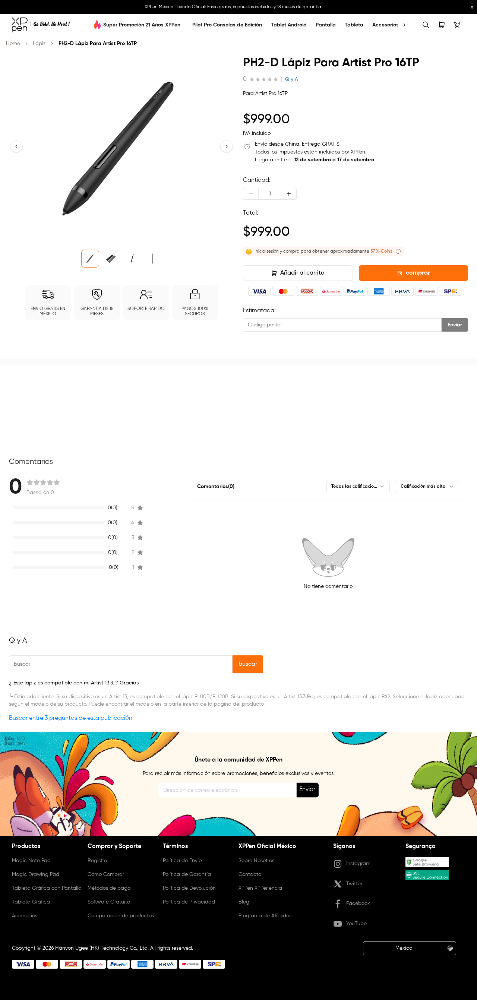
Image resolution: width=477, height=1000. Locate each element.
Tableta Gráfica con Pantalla (47, 888)
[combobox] (358, 486)
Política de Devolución (189, 888)
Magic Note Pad (31, 860)
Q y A (291, 79)
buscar (247, 664)
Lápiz (39, 43)
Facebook (358, 903)
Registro (97, 860)
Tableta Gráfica (31, 902)
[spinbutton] (270, 194)
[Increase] (289, 194)
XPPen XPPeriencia (260, 888)
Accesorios (385, 25)
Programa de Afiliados (264, 915)
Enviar (455, 324)
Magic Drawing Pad (35, 874)
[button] (16, 146)
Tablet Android (289, 25)
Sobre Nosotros (256, 860)
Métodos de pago (109, 888)
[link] (41, 25)
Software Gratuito (109, 902)
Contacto (249, 874)
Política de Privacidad (189, 902)
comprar (418, 273)
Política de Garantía (187, 874)
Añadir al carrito (302, 273)
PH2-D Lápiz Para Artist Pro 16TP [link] (98, 43)
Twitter (354, 883)
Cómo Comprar (106, 874)
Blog (243, 902)
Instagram (358, 863)
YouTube (356, 923)
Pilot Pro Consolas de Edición (227, 25)
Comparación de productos (121, 915)
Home (13, 43)
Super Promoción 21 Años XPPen (141, 25)
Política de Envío (182, 860)
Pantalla (326, 25)
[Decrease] (251, 194)
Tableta (354, 25)
